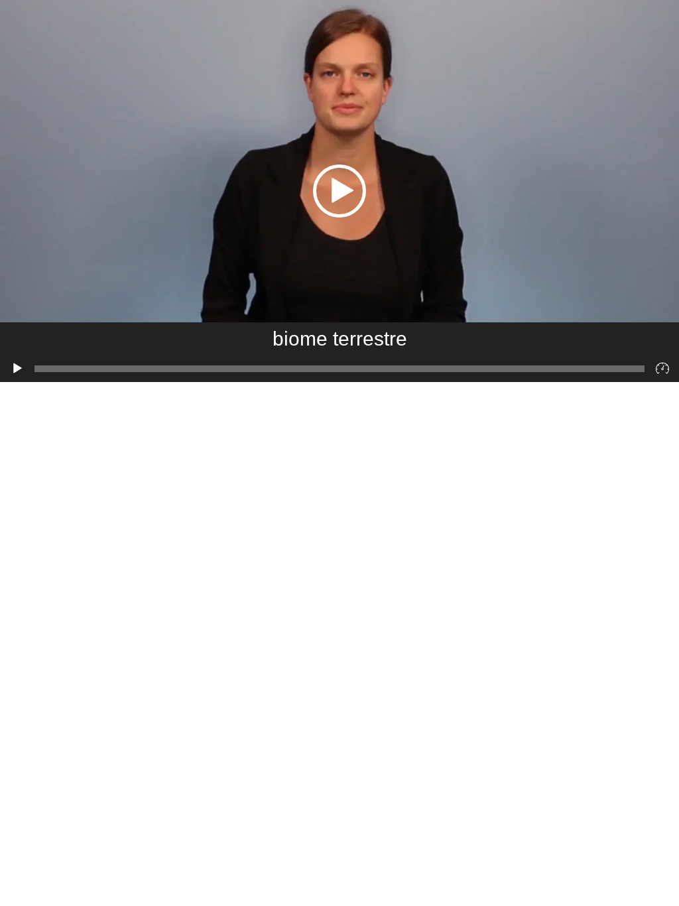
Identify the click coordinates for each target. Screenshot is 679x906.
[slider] (339, 368)
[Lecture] (17, 368)
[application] (339, 191)
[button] (339, 191)
